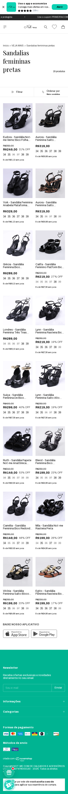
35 (9, 154)
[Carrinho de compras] (63, 27)
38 (22, 154)
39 (27, 154)
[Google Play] (44, 634)
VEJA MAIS (18, 45)
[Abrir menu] (5, 27)
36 (13, 154)
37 (18, 154)
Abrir (60, 7)
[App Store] (16, 634)
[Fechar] (3, 7)
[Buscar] (46, 27)
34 (4, 154)
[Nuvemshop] (17, 761)
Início (6, 45)
